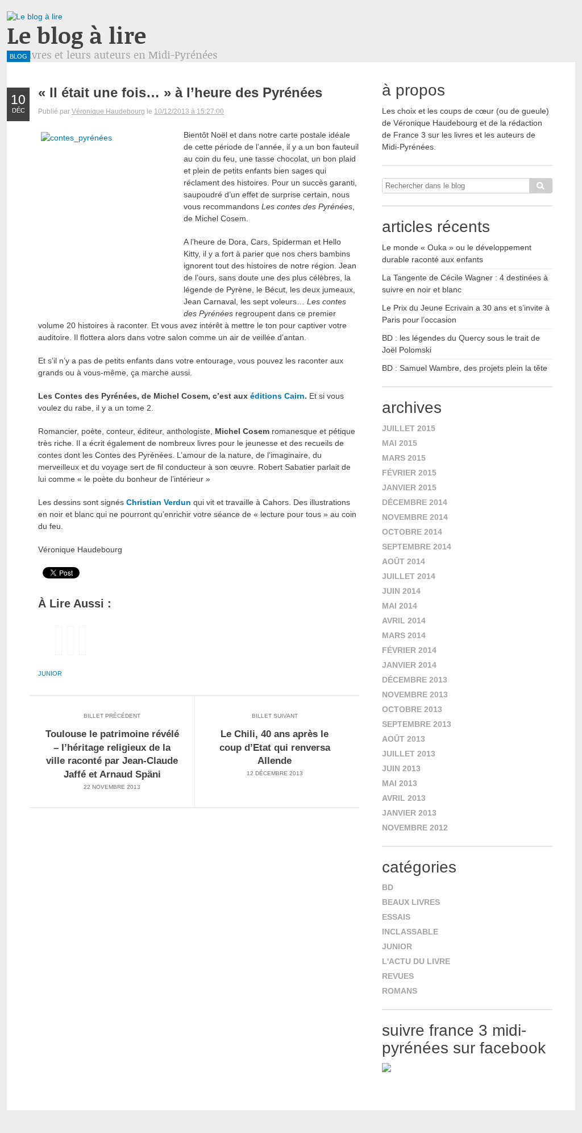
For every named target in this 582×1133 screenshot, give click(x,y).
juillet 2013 (408, 753)
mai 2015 (399, 443)
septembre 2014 (416, 546)
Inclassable (410, 931)
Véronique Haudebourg (108, 111)
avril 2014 (404, 620)
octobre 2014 (412, 531)
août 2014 (403, 561)
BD (387, 887)
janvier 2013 (409, 812)
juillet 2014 (408, 576)
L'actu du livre (416, 961)
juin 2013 (401, 768)
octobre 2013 (412, 709)
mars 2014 (404, 635)
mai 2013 (399, 783)
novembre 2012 (415, 827)
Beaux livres (411, 902)
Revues (398, 976)
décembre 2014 (414, 502)
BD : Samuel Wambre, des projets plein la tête (464, 368)
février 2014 (409, 650)
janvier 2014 (409, 664)
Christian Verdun (157, 502)
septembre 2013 (416, 724)
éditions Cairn (277, 395)
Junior (50, 673)
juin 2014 (401, 591)
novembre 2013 (415, 694)
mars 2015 (404, 457)
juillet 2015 (408, 428)
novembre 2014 (415, 517)
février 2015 (409, 472)
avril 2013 (404, 798)
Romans (399, 990)
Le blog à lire (76, 35)
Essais (396, 916)
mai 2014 (399, 605)
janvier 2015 (409, 487)
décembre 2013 (414, 679)
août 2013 (403, 738)
